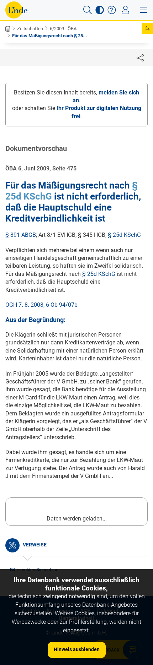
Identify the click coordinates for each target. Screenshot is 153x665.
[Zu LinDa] (16, 9)
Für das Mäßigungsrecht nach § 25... (49, 35)
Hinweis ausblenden (77, 649)
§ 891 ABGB (20, 234)
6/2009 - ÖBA (63, 28)
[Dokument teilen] (140, 57)
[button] (87, 10)
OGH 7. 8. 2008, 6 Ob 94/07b (41, 304)
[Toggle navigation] (125, 10)
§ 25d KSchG (124, 234)
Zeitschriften (30, 28)
